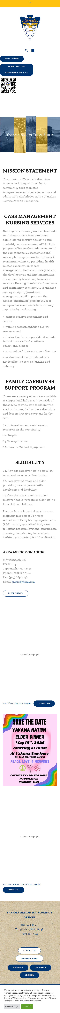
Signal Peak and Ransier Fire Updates (16, 70)
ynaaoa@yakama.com (23, 581)
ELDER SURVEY (15, 593)
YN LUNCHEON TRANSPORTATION (21, 884)
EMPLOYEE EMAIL (29, 958)
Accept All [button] (27, 1006)
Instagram (40, 967)
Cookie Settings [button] (11, 1006)
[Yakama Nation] (30, 27)
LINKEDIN (29, 975)
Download (44, 703)
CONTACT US (29, 950)
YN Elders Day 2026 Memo (17, 703)
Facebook (18, 967)
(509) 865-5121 (29, 933)
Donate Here (12, 59)
